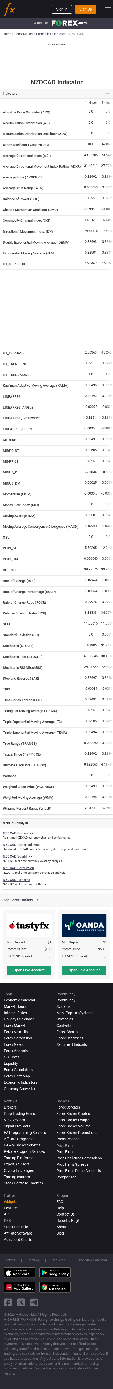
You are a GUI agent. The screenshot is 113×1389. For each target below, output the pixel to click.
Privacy (34, 1260)
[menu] (107, 9)
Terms (11, 1260)
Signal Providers (17, 1126)
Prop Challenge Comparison (79, 1158)
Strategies (64, 1019)
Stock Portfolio (16, 1227)
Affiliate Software (18, 1233)
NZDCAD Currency (17, 833)
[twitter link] (21, 1302)
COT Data (12, 1057)
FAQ (59, 1201)
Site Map (59, 1260)
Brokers (10, 1107)
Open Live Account (29, 970)
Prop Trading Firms (19, 1113)
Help (60, 1208)
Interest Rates (15, 1013)
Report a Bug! (67, 1220)
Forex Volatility (16, 1032)
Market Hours (15, 1006)
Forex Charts (67, 1032)
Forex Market (14, 1025)
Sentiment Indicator (72, 1044)
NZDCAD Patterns (16, 880)
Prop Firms (65, 1152)
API (7, 1214)
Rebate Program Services (24, 1151)
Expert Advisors (16, 1164)
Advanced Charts (18, 1239)
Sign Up (85, 9)
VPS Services (14, 1120)
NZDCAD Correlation (18, 868)
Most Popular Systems (74, 1013)
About (61, 1227)
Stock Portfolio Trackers (23, 1183)
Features (11, 1208)
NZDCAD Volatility (16, 856)
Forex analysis (16, 1051)
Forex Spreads (68, 1107)
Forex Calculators (18, 1070)
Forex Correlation (18, 1038)
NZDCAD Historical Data (21, 845)
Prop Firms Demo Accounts (78, 1171)
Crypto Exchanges (19, 1170)
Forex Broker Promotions (76, 1132)
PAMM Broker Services (22, 1145)
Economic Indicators (20, 1082)
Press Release (67, 1139)
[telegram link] (34, 1302)
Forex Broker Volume (73, 1126)
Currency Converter (19, 1089)
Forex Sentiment (69, 1038)
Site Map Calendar (92, 1260)
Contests (63, 1025)
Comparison (66, 1177)
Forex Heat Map (17, 1076)
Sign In (62, 9)
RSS (7, 1220)
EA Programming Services (25, 1132)
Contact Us (65, 1214)
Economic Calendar (19, 1000)
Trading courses (17, 1177)
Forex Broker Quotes (73, 1113)
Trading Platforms (18, 1158)
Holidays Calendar (19, 1019)
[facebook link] (8, 1302)
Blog (60, 1233)
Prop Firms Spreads (72, 1164)
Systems (63, 1006)
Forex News (13, 1044)
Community (65, 1000)
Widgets (10, 1201)
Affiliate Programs (18, 1139)
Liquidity (11, 1063)
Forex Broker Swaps (72, 1120)
